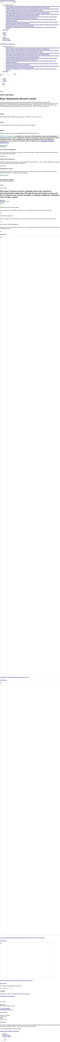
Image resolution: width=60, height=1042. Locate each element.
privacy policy (26, 993)
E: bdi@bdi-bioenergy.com (6, 1009)
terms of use (16, 993)
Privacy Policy (6, 38)
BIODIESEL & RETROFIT (33, 7)
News (4, 33)
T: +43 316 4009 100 (5, 1008)
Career (4, 32)
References (5, 30)
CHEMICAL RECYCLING (32, 9)
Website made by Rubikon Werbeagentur (9, 1031)
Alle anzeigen (3, 983)
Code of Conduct (7, 40)
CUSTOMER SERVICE (32, 15)
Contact (5, 35)
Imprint (4, 37)
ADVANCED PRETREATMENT (31, 17)
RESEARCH (32, 25)
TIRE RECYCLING (32, 12)
